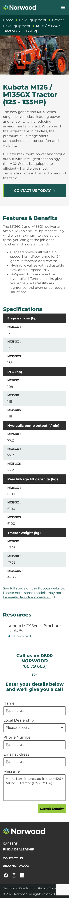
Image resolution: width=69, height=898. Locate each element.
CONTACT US (13, 858)
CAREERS (10, 843)
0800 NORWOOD (16, 865)
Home (8, 20)
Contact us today (35, 190)
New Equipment (32, 20)
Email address (16, 754)
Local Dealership (18, 720)
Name (9, 703)
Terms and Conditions (19, 888)
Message (11, 771)
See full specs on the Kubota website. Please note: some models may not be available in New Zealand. (34, 592)
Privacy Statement (51, 888)
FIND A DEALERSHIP (18, 849)
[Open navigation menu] (63, 7)
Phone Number (17, 737)
